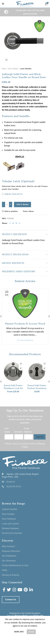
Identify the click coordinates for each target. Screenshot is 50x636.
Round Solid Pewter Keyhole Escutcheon (36, 387)
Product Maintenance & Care (15, 565)
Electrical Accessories (12, 533)
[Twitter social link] (13, 223)
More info (19, 632)
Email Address (28, 430)
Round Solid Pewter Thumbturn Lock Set (13, 387)
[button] (13, 165)
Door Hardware (9, 519)
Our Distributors (9, 556)
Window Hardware (10, 528)
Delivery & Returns (10, 575)
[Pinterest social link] (16, 223)
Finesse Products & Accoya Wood (25, 323)
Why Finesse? (8, 546)
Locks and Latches (10, 524)
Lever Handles (25, 69)
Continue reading (25, 340)
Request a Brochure (11, 551)
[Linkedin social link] (19, 223)
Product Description (14, 234)
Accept (31, 632)
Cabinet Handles (9, 509)
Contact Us (10, 599)
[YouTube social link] (20, 589)
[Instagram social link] (14, 589)
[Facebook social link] (10, 223)
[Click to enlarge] (6, 59)
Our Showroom (9, 561)
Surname (18, 432)
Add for (13, 194)
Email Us (11, 482)
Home (4, 69)
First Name (7, 430)
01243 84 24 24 (14, 486)
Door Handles (13, 69)
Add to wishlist (11, 211)
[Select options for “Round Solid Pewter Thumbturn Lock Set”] (21, 368)
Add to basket (22, 204)
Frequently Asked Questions (18, 271)
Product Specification (15, 254)
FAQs (4, 570)
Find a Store (28, 211)
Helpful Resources (13, 263)
